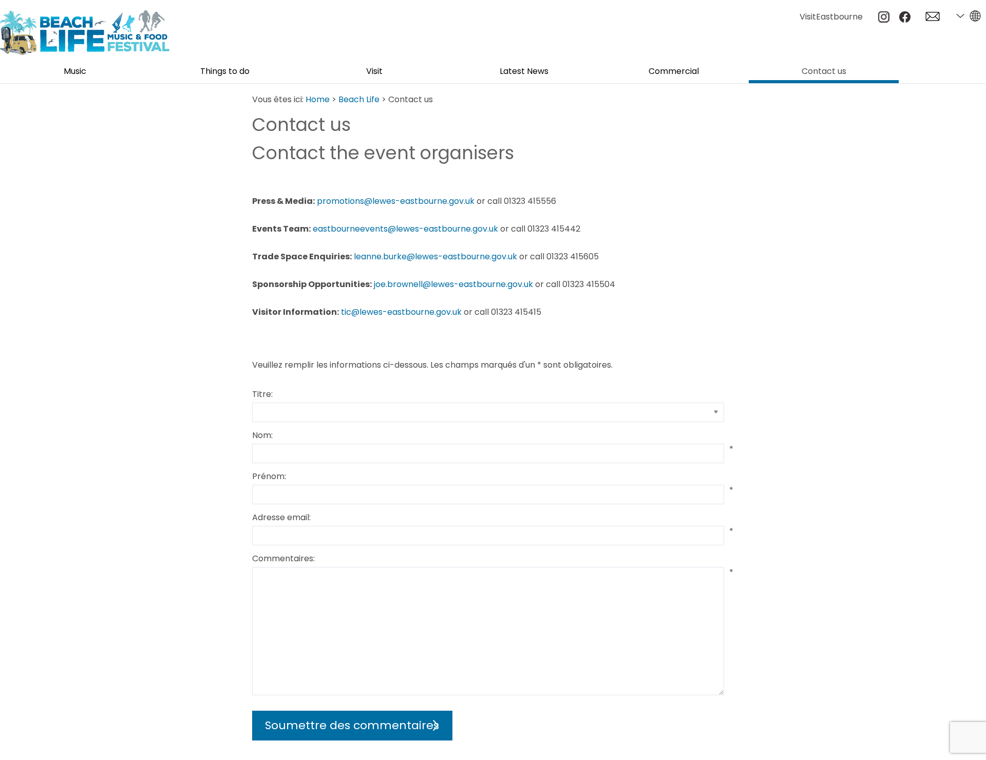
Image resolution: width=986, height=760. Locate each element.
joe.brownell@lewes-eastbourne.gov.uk (453, 284)
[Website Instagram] (883, 20)
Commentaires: (283, 558)
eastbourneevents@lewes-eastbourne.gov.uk (405, 229)
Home (318, 99)
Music (75, 72)
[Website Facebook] (905, 20)
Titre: (262, 394)
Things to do (225, 72)
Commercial (674, 72)
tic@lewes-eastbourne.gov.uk (401, 312)
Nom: (262, 435)
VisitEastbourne (831, 17)
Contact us (824, 72)
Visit (374, 72)
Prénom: (269, 476)
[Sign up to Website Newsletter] (932, 18)
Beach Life (359, 99)
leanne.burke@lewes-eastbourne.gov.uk (435, 256)
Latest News (524, 72)
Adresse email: (281, 517)
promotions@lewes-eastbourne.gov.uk (396, 201)
